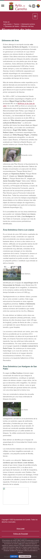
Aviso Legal (20, 528)
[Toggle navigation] (2, 6)
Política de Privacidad (20, 534)
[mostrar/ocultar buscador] (30, 6)
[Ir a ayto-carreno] (18, 5)
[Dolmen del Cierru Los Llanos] (12, 273)
